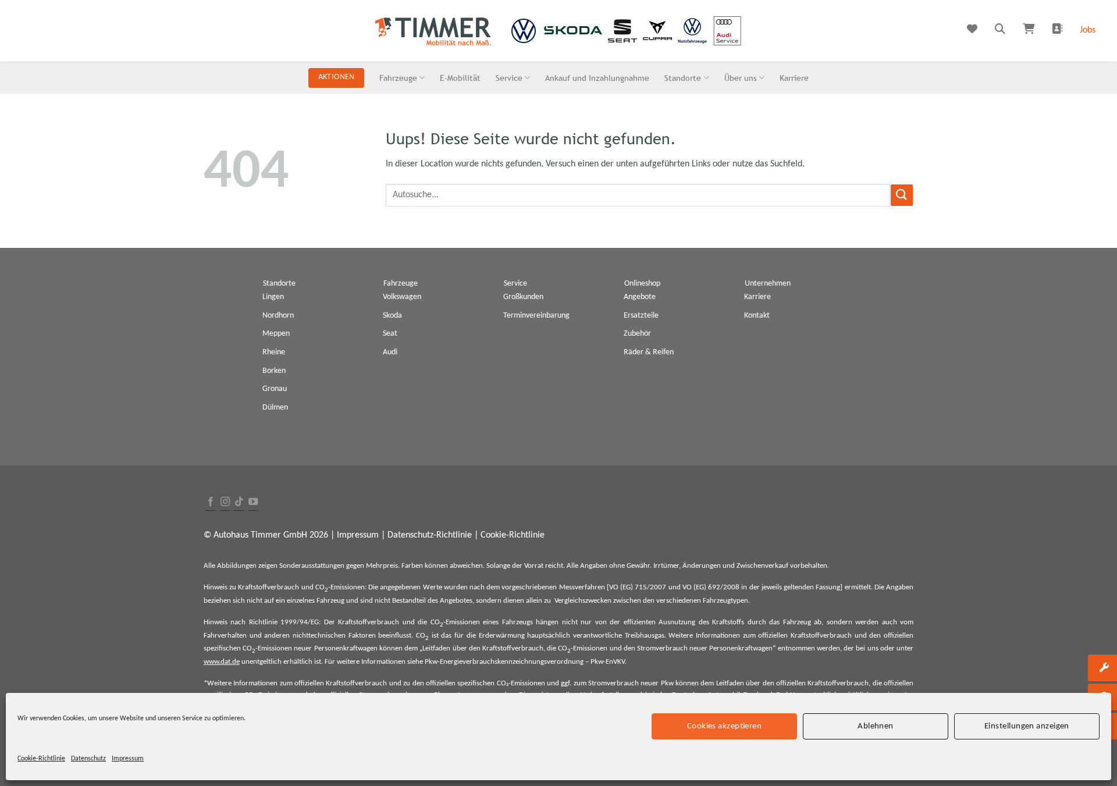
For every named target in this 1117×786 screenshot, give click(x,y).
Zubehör (637, 333)
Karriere (794, 78)
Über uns (740, 78)
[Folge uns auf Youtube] (253, 502)
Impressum (128, 758)
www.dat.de (222, 662)
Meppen (276, 333)
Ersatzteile (641, 315)
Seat (390, 333)
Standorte (682, 78)
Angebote (640, 297)
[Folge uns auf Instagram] (225, 502)
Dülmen (275, 407)
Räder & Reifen (649, 352)
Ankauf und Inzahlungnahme (597, 78)
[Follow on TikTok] (239, 502)
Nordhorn (278, 315)
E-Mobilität (460, 78)
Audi (390, 352)
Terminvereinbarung (536, 315)
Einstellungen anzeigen (1026, 725)
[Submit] (901, 195)
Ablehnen (876, 725)
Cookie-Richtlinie (41, 758)
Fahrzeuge (398, 78)
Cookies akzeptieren (724, 725)
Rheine (273, 352)
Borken (274, 371)
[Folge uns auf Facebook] (210, 502)
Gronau (274, 389)
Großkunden (523, 297)
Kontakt (757, 315)
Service (509, 78)
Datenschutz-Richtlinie (429, 535)
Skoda (392, 315)
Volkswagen (402, 297)
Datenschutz (88, 758)
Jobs (1087, 30)
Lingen (273, 297)
